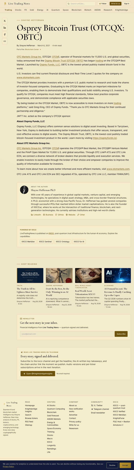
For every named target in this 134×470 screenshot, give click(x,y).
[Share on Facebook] (4, 34)
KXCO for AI (79, 241)
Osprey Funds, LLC (50, 64)
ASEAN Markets (54, 419)
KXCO (51, 233)
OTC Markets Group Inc (29, 56)
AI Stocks (51, 405)
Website (71, 215)
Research (108, 10)
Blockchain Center (29, 49)
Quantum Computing (56, 409)
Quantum (55, 10)
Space (66, 10)
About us (73, 405)
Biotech (88, 10)
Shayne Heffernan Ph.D (43, 190)
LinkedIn (37, 215)
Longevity (51, 445)
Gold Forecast (53, 415)
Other (82, 215)
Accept (125, 465)
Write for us (115, 4)
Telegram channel (101, 409)
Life (48, 452)
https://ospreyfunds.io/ (105, 138)
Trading (8, 10)
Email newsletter (98, 413)
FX (25, 10)
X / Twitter (98, 405)
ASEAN (97, 10)
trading (99, 60)
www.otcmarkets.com (28, 77)
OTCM (55, 56)
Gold (32, 10)
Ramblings (51, 449)
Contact (72, 418)
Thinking (50, 432)
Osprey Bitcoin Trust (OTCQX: (60, 60)
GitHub (61, 215)
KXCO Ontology (62, 241)
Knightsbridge (121, 10)
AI (47, 10)
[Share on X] (4, 21)
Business (49, 215)
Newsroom (73, 428)
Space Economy (54, 428)
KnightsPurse (118, 418)
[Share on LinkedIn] (4, 28)
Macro (49, 438)
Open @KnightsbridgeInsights (39, 373)
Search (28, 415)
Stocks (18, 10)
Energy (40, 10)
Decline (112, 465)
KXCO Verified (119, 411)
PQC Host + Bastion (121, 421)
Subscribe (121, 334)
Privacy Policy (8, 466)
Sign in (126, 4)
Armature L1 (118, 425)
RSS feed (29, 421)
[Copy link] (4, 41)
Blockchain (77, 10)
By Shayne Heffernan (26, 45)
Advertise (73, 415)
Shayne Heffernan (32, 20)
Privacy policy (75, 421)
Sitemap (28, 425)
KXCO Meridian (28, 241)
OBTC (79, 60)
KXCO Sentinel (45, 241)
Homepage (30, 405)
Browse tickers (31, 418)
